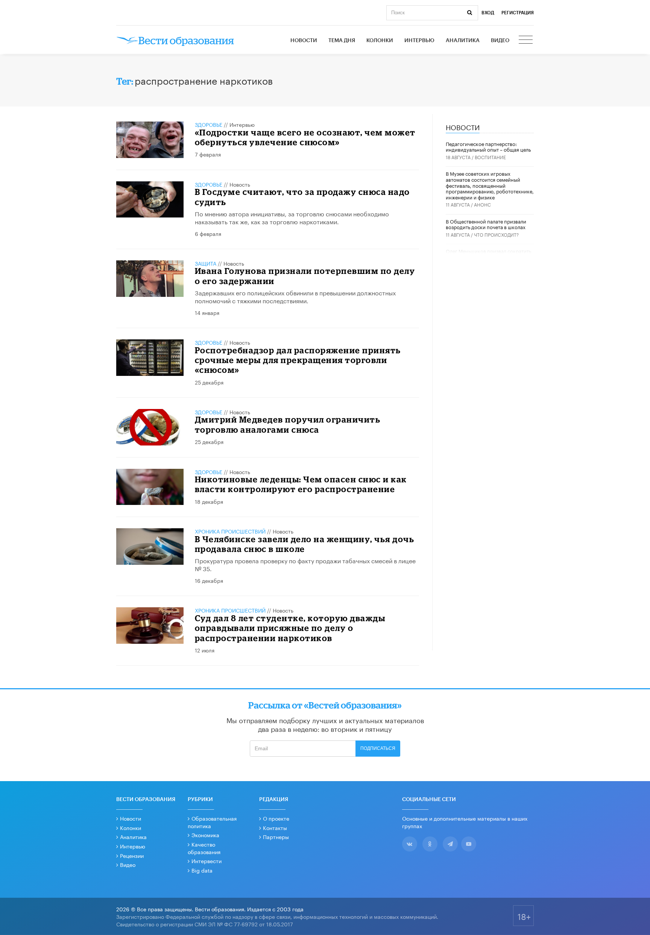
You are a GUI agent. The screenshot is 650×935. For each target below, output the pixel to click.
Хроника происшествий (230, 531)
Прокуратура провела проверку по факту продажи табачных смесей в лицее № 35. (305, 564)
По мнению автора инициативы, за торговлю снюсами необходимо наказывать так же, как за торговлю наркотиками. (292, 217)
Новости (303, 40)
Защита (205, 263)
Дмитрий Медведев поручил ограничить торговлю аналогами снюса (288, 424)
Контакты (275, 827)
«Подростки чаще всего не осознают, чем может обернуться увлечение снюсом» (305, 137)
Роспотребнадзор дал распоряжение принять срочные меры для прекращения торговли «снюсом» (298, 360)
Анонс (482, 204)
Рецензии (132, 855)
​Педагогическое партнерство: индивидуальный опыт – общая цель (488, 146)
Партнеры (276, 836)
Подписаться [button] (377, 748)
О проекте (276, 818)
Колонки (379, 40)
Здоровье (208, 124)
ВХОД (487, 13)
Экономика (205, 834)
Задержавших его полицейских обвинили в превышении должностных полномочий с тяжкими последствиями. (295, 296)
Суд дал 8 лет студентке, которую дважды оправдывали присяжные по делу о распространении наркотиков (290, 628)
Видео (500, 40)
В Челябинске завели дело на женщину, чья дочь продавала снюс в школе (305, 543)
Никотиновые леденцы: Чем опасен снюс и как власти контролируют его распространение (301, 484)
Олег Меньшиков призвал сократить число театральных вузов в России (488, 253)
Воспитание (490, 156)
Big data (202, 870)
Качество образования (204, 848)
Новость (239, 184)
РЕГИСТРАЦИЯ (517, 13)
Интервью (419, 40)
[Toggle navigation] (526, 41)
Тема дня (341, 40)
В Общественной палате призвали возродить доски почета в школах (486, 224)
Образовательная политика (212, 822)
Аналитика (463, 40)
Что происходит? (496, 234)
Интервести (206, 860)
